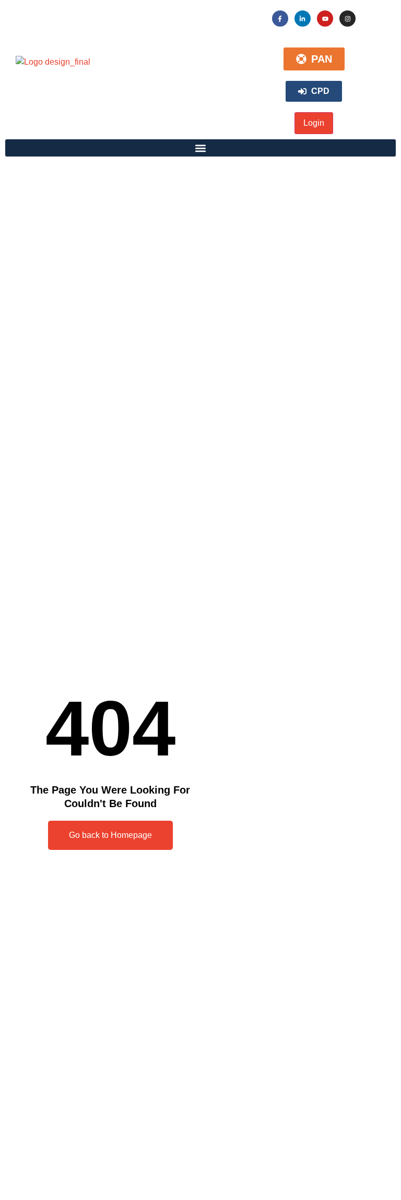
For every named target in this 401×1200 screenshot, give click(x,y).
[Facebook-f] (280, 18)
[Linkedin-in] (302, 18)
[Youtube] (325, 18)
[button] (200, 148)
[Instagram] (347, 18)
